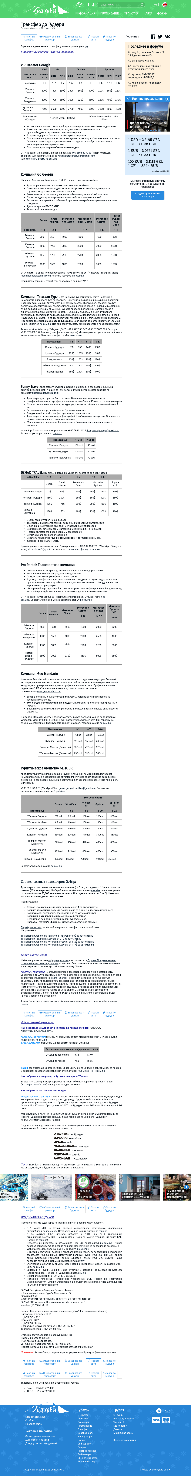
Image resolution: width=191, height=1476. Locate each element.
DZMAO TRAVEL (32, 472)
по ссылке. (86, 599)
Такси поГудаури (110, 38)
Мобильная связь (123, 1433)
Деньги (117, 1429)
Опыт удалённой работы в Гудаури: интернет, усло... (144, 67)
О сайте (29, 1420)
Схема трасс (84, 1422)
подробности (50, 1231)
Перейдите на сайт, (31, 927)
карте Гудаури (59, 977)
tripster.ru (36, 392)
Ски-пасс (83, 1418)
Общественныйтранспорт (51, 38)
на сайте (95, 890)
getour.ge (64, 788)
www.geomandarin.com (49, 691)
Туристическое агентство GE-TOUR (47, 768)
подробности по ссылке (34, 1039)
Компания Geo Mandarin (39, 674)
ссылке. (57, 433)
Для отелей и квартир (37, 1439)
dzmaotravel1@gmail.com (41, 549)
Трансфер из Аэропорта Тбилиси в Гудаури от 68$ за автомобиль (57, 935)
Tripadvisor (59, 791)
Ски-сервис (84, 1443)
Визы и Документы (124, 1418)
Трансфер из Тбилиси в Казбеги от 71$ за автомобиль (51, 938)
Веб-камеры (85, 1454)
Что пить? (118, 1422)
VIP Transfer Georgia (35, 65)
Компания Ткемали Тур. (39, 297)
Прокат (82, 1440)
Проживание (85, 1425)
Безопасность (85, 1433)
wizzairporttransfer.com (34, 1084)
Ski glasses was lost (142, 60)
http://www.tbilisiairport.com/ (36, 1030)
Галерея (82, 1447)
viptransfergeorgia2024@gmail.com (76, 155)
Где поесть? (120, 1425)
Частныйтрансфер (29, 38)
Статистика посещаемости (40, 1436)
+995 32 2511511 (86, 1070)
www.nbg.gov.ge (157, 171)
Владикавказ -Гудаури (75, 38)
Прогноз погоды (87, 1450)
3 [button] (153, 130)
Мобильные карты (88, 1461)
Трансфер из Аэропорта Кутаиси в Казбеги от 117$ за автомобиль (57, 944)
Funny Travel (30, 386)
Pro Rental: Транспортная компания (48, 565)
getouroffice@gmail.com (83, 788)
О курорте (83, 1415)
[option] (51, 1187)
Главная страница (35, 1416)
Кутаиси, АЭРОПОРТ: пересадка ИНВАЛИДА (141, 76)
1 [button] (148, 130)
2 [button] (151, 130)
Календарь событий (124, 1440)
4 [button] (156, 130)
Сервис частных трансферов (48, 882)
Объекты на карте (87, 1458)
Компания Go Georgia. (37, 174)
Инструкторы (85, 1436)
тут (86, 46)
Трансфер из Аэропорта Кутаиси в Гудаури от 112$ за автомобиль (57, 941)
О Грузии (118, 1415)
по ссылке (78, 275)
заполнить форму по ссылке (41, 158)
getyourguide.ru (50, 392)
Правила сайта (33, 1424)
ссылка (25, 1004)
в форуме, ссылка (58, 960)
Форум (162, 13)
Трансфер (83, 1429)
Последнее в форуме (145, 46)
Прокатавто (94, 38)
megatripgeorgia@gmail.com (36, 275)
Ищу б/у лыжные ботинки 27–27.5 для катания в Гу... (147, 54)
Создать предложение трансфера (147, 195)
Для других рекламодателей (41, 1443)
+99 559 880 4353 (81, 152)
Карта (148, 13)
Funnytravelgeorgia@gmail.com (103, 430)
